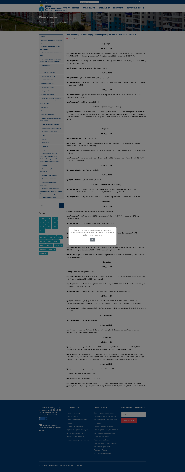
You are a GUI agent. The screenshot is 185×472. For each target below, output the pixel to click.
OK (92, 239)
